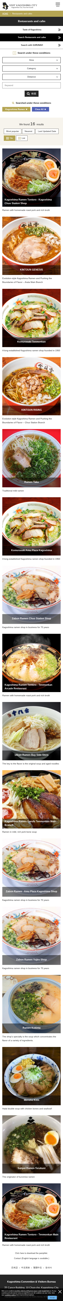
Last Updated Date (47, 131)
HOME (5, 14)
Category (31, 68)
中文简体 (25, 1267)
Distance (31, 77)
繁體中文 (37, 1267)
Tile (11, 138)
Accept (52, 1297)
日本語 (14, 1267)
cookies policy (10, 1295)
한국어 (48, 1267)
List (23, 138)
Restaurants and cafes (22, 14)
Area (31, 60)
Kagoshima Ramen (15, 109)
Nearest (28, 131)
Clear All (39, 109)
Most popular (12, 131)
